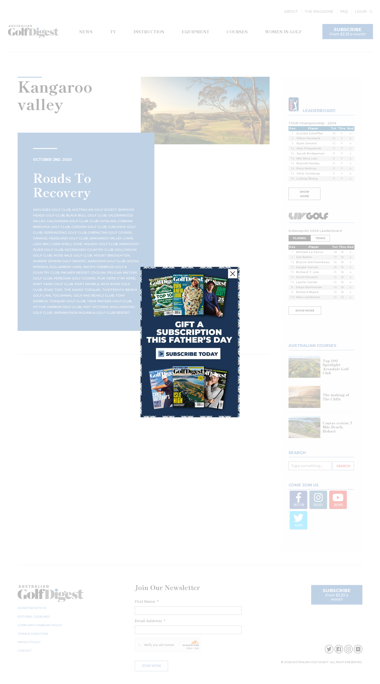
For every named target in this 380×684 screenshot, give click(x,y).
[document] (190, 342)
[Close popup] (232, 273)
